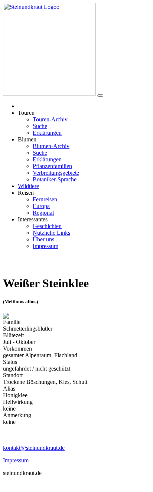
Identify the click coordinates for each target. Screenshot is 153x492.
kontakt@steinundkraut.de (34, 448)
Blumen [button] (27, 139)
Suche (40, 126)
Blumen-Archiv (51, 146)
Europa (41, 206)
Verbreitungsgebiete (56, 173)
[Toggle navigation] (100, 95)
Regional (43, 213)
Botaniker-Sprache (54, 179)
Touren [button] (26, 113)
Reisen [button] (26, 193)
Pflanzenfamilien (52, 166)
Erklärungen (47, 133)
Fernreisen (45, 199)
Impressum (45, 246)
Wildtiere (28, 186)
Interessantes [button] (33, 219)
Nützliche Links (51, 233)
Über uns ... (46, 239)
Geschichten (47, 226)
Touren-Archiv (50, 119)
